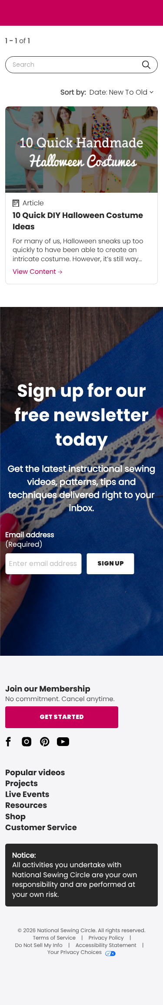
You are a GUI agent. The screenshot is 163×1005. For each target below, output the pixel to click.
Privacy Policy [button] (106, 938)
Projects (21, 783)
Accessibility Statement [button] (106, 945)
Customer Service (41, 827)
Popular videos (35, 772)
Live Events (27, 794)
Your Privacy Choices (74, 952)
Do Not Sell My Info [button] (39, 945)
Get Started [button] (62, 716)
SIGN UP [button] (110, 563)
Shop (15, 816)
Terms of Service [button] (54, 938)
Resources (26, 805)
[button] (146, 64)
